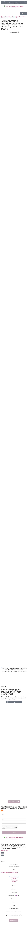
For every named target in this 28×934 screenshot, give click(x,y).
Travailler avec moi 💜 (13, 895)
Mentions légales (14, 864)
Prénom (3, 814)
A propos (14, 889)
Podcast (13, 902)
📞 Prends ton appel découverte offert (14, 915)
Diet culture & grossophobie (7, 17)
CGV (14, 869)
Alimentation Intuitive (6, 16)
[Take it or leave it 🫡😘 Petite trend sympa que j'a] (14, 720)
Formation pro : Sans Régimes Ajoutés (13, 911)
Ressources (13, 898)
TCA (17, 17)
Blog (14, 905)
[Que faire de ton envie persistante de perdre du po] (14, 745)
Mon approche (14, 892)
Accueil (13, 885)
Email (3, 819)
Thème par (9, 872)
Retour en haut (4, 850)
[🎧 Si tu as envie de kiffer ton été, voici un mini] (14, 773)
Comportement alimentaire (18, 16)
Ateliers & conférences (13, 908)
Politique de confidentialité (14, 866)
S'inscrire (14, 832)
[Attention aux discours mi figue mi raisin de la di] (14, 792)
